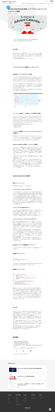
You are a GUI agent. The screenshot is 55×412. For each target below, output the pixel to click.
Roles (26, 3)
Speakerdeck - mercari (33, 398)
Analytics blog (17, 401)
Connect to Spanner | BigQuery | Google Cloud (21, 342)
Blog (48, 3)
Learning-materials (42, 3)
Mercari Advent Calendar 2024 (21, 40)
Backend (10, 12)
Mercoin (9, 401)
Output (38, 3)
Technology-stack (29, 3)
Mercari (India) (25, 401)
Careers (52, 3)
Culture (23, 3)
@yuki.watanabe (34, 39)
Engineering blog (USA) (18, 404)
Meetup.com (40, 398)
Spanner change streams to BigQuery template (27, 193)
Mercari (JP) (25, 398)
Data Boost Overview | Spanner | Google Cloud (21, 341)
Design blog (17, 398)
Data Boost (21, 221)
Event (46, 3)
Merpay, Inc (9, 398)
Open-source (34, 3)
